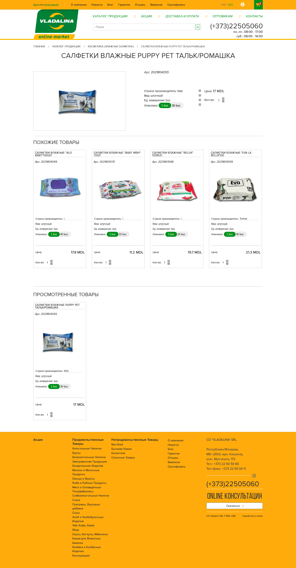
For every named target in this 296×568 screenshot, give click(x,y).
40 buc (64, 234)
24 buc (181, 234)
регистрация (51, 4)
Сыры (76, 512)
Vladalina (56, 19)
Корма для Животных (86, 538)
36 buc (176, 105)
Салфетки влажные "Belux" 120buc (172, 154)
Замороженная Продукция (89, 461)
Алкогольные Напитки (86, 448)
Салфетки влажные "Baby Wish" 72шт (117, 154)
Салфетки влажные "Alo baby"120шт (53, 154)
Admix (260, 516)
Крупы (76, 453)
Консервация (81, 555)
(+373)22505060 (236, 26)
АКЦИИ (146, 16)
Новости (96, 4)
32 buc (123, 234)
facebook (243, 4)
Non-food (117, 444)
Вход (36, 4)
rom (223, 4)
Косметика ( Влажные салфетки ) (111, 46)
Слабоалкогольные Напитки (90, 495)
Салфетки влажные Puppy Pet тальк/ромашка (57, 306)
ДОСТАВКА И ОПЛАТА (182, 16)
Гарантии (124, 4)
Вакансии (156, 4)
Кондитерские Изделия (87, 466)
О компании (79, 4)
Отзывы (140, 4)
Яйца (75, 530)
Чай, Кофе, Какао (83, 525)
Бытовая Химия (121, 449)
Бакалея (77, 543)
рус (230, 4)
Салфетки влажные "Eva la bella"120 (231, 154)
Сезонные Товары (123, 457)
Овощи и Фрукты (83, 478)
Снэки (76, 500)
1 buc (165, 105)
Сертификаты (176, 4)
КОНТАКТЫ (254, 16)
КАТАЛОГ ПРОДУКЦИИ (110, 16)
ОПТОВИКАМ (223, 16)
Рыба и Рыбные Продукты (89, 483)
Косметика (118, 453)
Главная (39, 46)
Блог (110, 4)
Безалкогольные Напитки (89, 457)
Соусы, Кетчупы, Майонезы (90, 534)
